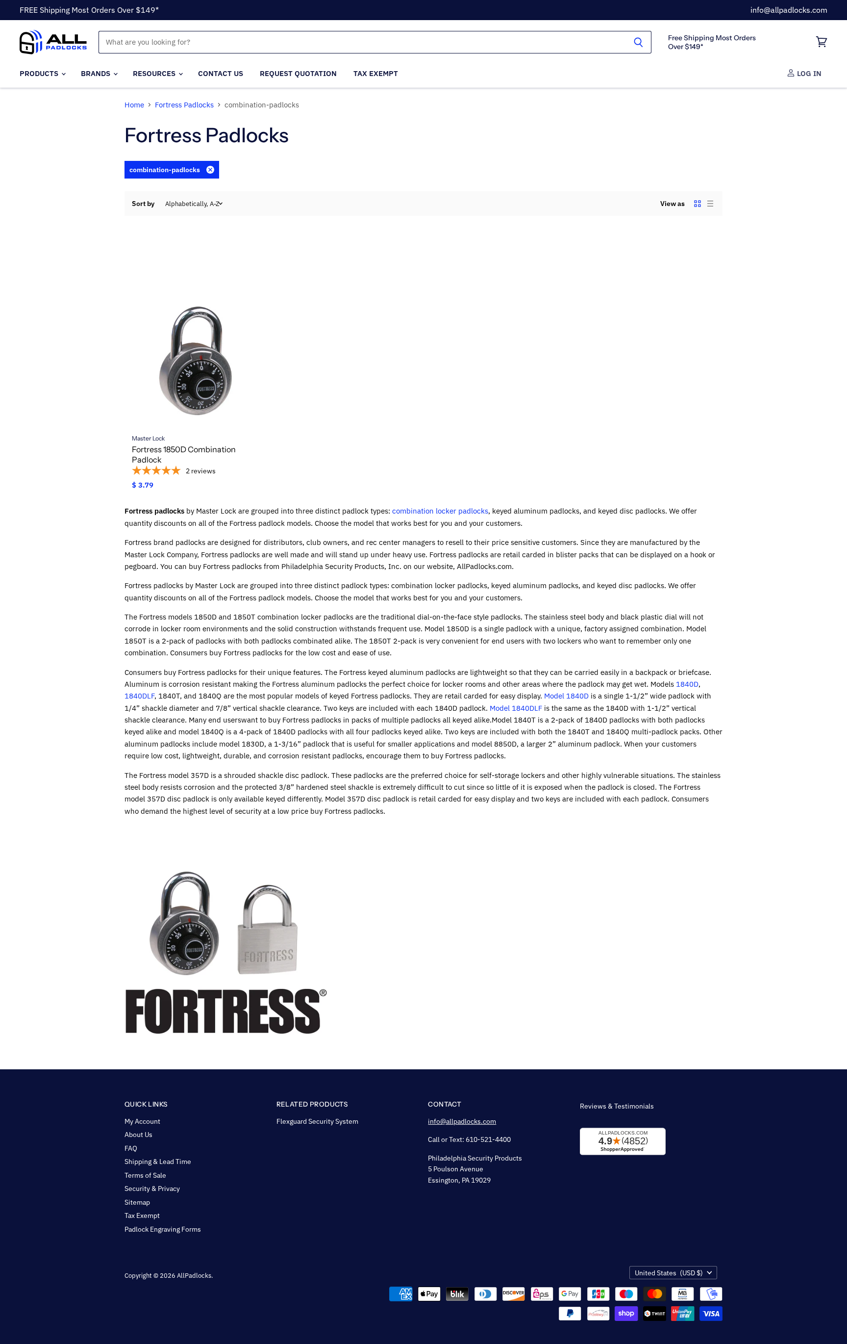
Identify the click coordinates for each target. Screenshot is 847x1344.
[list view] (710, 203)
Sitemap (137, 1202)
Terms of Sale (145, 1175)
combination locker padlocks (440, 511)
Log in (808, 73)
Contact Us (220, 73)
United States (669, 1272)
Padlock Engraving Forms (163, 1229)
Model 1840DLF (516, 708)
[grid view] (697, 203)
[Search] (638, 42)
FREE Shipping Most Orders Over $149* (89, 9)
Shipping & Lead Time (158, 1161)
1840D (687, 684)
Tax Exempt (375, 73)
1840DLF (139, 695)
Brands (96, 73)
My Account (142, 1121)
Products (40, 73)
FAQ (131, 1148)
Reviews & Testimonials (617, 1106)
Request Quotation (298, 73)
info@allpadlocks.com (788, 9)
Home (134, 105)
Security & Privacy (152, 1188)
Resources (155, 73)
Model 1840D (566, 695)
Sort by (143, 203)
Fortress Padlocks (184, 105)
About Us (138, 1134)
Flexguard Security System (317, 1121)
